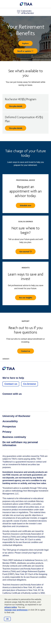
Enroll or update (27, 51)
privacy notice (10, 607)
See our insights (25, 297)
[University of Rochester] (25, 12)
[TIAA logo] (26, 4)
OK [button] (7, 619)
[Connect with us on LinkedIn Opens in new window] (13, 399)
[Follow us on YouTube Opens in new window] (18, 399)
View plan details (15, 106)
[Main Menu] (4, 4)
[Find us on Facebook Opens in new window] (3, 399)
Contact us (25, 351)
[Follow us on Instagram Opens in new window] (8, 399)
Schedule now (25, 205)
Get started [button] (27, 252)
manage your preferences (16, 610)
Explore (25, 43)
